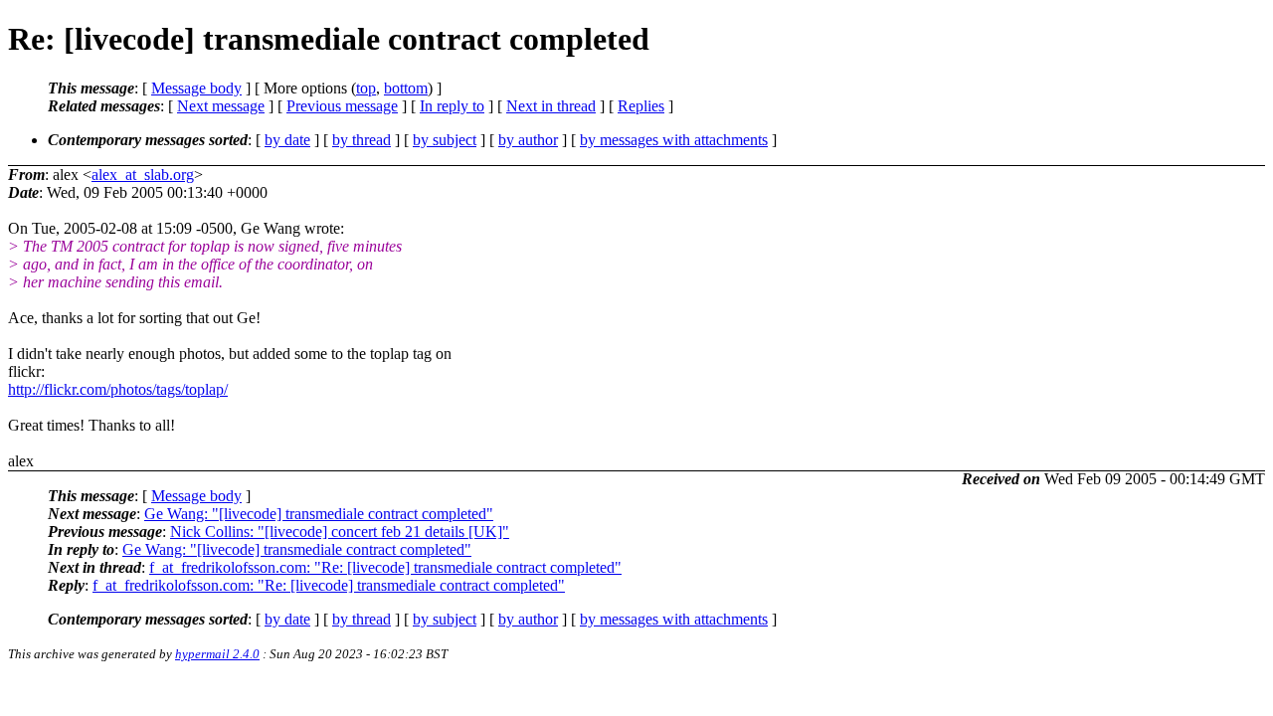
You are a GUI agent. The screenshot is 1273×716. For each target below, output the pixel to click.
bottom (406, 88)
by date (287, 139)
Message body (196, 88)
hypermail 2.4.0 (217, 653)
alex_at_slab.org (142, 174)
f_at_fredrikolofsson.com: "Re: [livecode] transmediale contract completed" (385, 567)
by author (528, 139)
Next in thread (551, 105)
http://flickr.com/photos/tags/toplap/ (118, 389)
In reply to (452, 105)
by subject (444, 139)
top (366, 88)
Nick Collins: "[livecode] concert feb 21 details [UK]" (339, 531)
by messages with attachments (674, 139)
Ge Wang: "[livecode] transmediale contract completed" (318, 513)
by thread (361, 139)
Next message (221, 105)
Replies (641, 105)
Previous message (342, 105)
